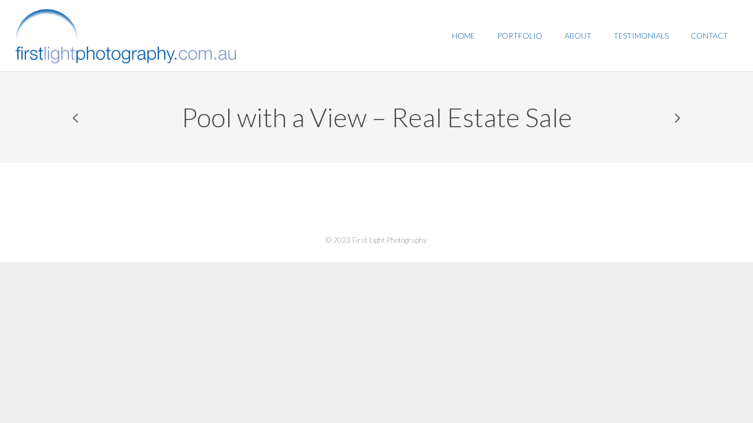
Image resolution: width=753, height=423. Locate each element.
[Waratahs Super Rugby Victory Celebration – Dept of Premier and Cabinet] (76, 117)
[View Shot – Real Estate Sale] (677, 117)
